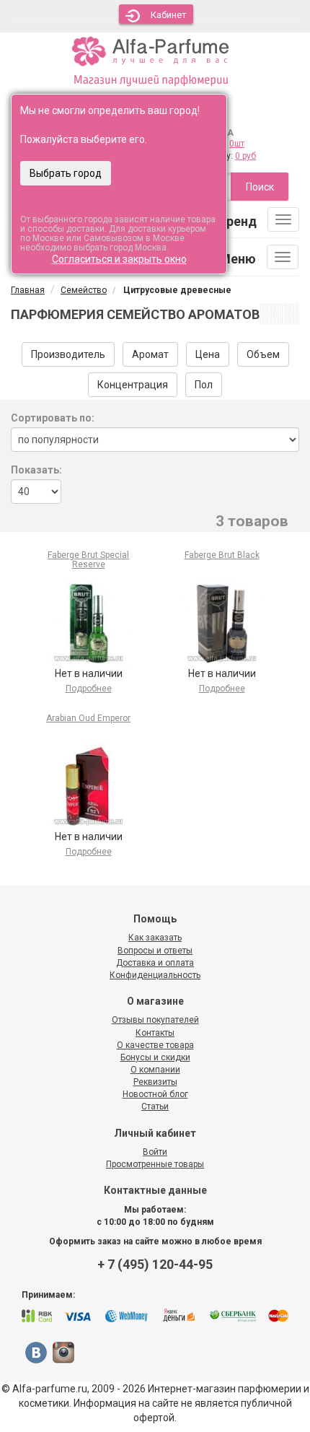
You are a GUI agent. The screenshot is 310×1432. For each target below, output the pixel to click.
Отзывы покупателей (155, 1020)
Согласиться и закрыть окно (119, 259)
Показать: (36, 470)
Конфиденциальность (155, 975)
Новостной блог (155, 1094)
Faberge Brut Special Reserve (88, 559)
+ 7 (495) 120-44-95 (155, 1264)
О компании (155, 1070)
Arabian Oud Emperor (88, 718)
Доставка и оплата (155, 963)
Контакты (155, 1033)
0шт (236, 144)
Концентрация (132, 384)
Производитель (68, 354)
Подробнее (89, 689)
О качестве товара (155, 1045)
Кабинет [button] (169, 14)
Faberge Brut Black (222, 555)
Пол (204, 384)
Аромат (150, 354)
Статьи (155, 1106)
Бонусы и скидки (155, 1057)
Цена (207, 354)
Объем (263, 354)
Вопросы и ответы (155, 951)
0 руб (245, 156)
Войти (155, 1152)
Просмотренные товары (155, 1164)
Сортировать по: (52, 418)
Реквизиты (155, 1082)
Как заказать (155, 938)
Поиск (260, 187)
